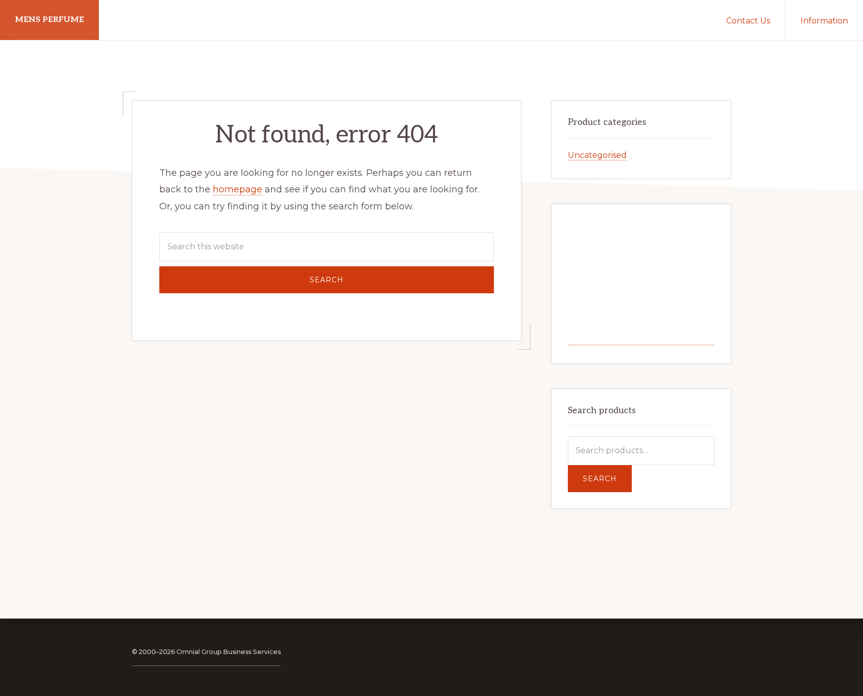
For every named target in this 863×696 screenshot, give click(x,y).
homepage (237, 189)
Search (600, 478)
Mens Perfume (49, 19)
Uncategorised (597, 155)
